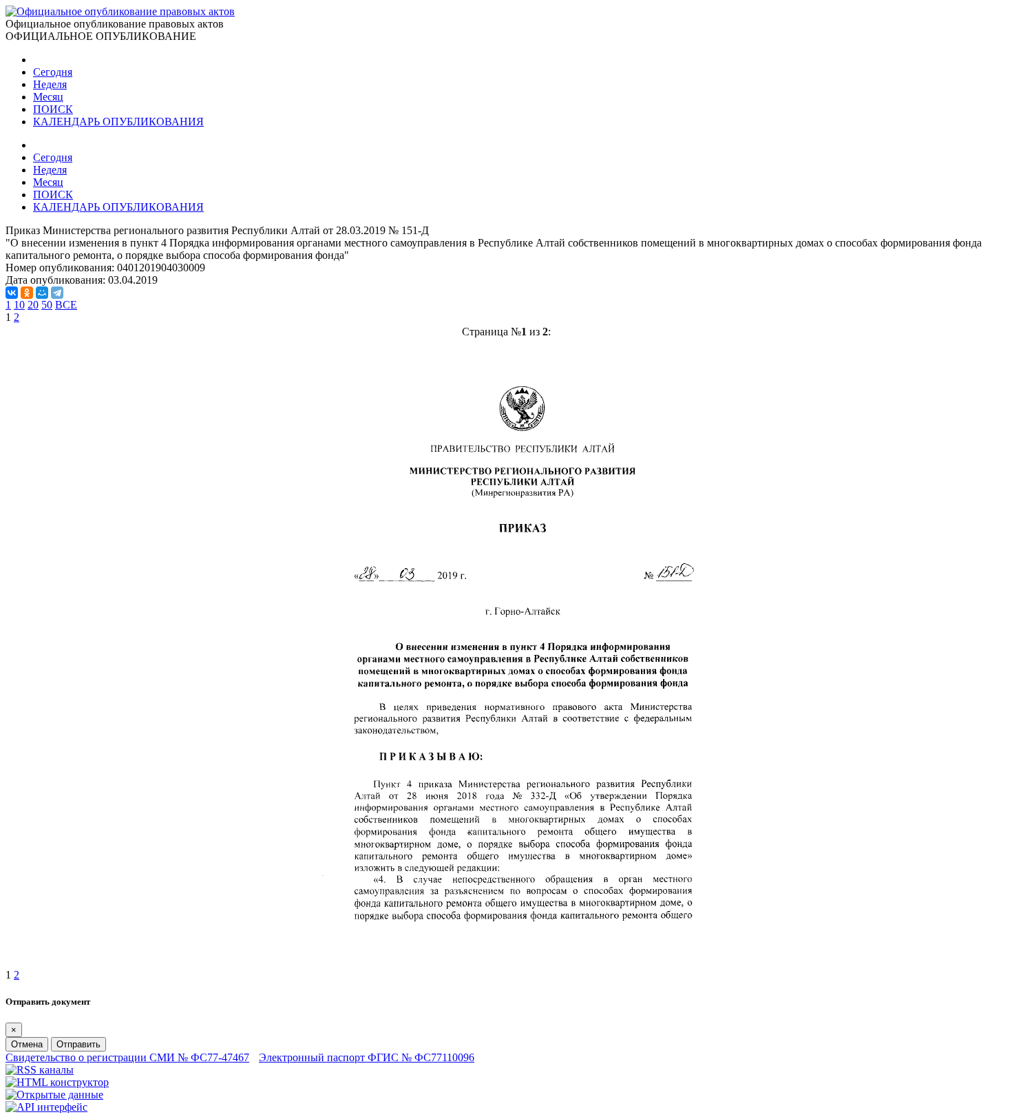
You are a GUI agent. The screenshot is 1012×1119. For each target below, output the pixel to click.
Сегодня (52, 72)
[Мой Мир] (42, 292)
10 (19, 305)
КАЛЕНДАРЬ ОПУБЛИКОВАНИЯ (118, 121)
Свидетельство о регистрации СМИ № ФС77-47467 (127, 1057)
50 (46, 305)
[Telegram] (57, 292)
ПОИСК (53, 109)
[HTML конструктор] (57, 1082)
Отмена (27, 1044)
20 (33, 305)
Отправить (78, 1044)
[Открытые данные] (54, 1094)
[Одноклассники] (27, 292)
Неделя (50, 84)
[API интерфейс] (46, 1107)
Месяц (48, 97)
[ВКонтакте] (12, 292)
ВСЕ (66, 305)
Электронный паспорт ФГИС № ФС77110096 (366, 1057)
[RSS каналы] (40, 1070)
